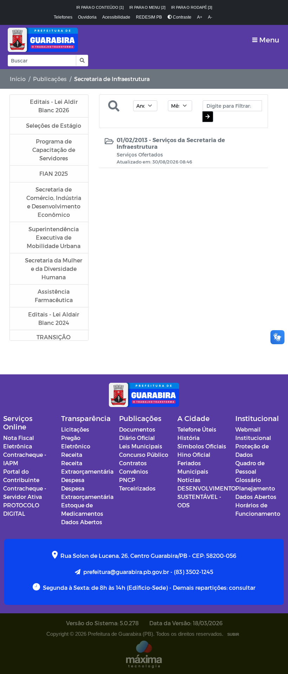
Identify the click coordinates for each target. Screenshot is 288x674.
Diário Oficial (137, 437)
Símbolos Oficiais (201, 446)
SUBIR (233, 634)
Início (18, 78)
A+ (199, 17)
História (188, 437)
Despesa (72, 479)
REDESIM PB (149, 17)
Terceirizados (137, 488)
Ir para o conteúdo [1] (100, 7)
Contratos (133, 463)
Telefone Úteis (196, 429)
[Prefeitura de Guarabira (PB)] (43, 40)
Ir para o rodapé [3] (191, 7)
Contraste (181, 17)
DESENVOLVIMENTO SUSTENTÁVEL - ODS (206, 496)
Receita (71, 454)
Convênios (133, 471)
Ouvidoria (87, 17)
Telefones (63, 17)
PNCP (127, 479)
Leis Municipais (140, 446)
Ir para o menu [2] (147, 7)
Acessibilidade (116, 17)
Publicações (50, 78)
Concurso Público (143, 454)
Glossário (248, 479)
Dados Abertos (81, 522)
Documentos (137, 429)
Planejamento (255, 488)
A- (210, 17)
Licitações (75, 429)
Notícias (189, 479)
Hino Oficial (193, 454)
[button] (81, 60)
